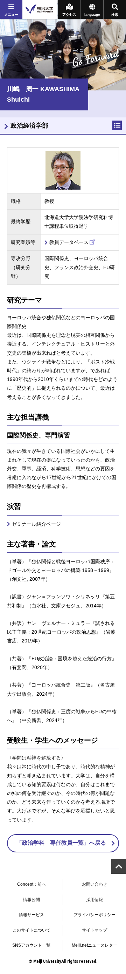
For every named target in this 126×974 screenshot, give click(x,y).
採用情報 (94, 899)
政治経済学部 (29, 125)
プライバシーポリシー (94, 914)
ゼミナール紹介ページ (36, 524)
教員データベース (69, 242)
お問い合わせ (94, 884)
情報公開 (31, 899)
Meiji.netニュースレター (94, 945)
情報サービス (31, 914)
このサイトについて (31, 930)
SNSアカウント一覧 (31, 945)
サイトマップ (94, 930)
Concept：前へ (31, 884)
